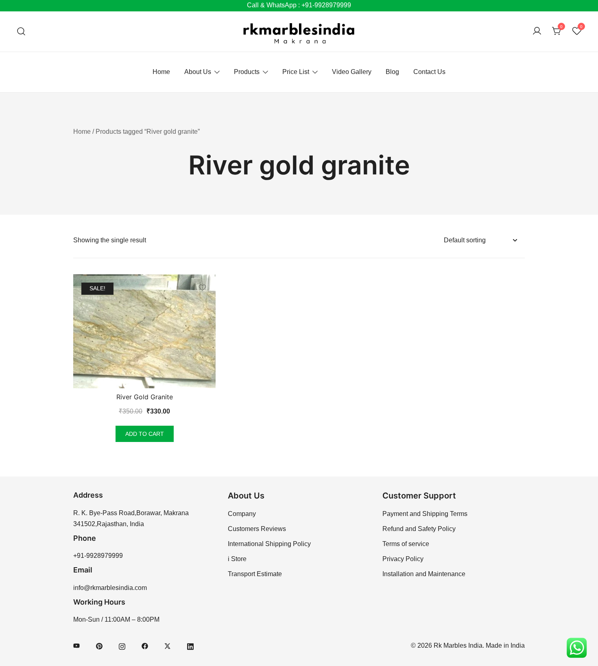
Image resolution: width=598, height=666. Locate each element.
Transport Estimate (255, 573)
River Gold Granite (144, 397)
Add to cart (144, 434)
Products (247, 71)
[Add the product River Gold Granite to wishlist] (202, 288)
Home (161, 71)
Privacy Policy (402, 558)
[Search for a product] (21, 31)
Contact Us (429, 71)
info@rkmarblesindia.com (110, 587)
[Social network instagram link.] (122, 645)
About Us (197, 71)
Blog (392, 71)
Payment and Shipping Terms (424, 513)
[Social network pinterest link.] (99, 645)
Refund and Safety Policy (419, 528)
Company (242, 513)
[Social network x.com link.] (167, 645)
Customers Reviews (257, 528)
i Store (237, 558)
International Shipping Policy (269, 543)
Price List (295, 71)
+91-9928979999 (98, 555)
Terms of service (405, 543)
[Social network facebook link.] (145, 645)
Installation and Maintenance (423, 573)
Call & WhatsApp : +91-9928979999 (299, 5)
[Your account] (537, 31)
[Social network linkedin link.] (190, 645)
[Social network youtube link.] (76, 645)
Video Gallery (351, 71)
